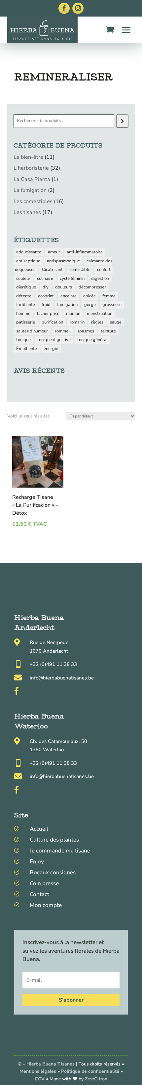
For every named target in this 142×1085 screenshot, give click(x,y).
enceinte (68, 296)
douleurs (63, 287)
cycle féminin (72, 279)
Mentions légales (37, 1071)
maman (73, 314)
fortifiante (25, 305)
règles (97, 322)
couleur (23, 279)
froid (46, 305)
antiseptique (28, 261)
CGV (40, 1079)
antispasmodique (63, 261)
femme (109, 296)
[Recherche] (122, 121)
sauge (116, 322)
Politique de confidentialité (90, 1071)
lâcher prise (48, 314)
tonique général (92, 340)
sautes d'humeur (32, 331)
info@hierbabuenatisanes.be (62, 677)
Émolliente (26, 349)
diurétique (26, 287)
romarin (77, 322)
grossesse (112, 305)
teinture (108, 331)
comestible (79, 270)
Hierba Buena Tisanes (50, 1064)
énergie (51, 349)
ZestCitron (96, 1079)
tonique (23, 340)
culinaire (45, 279)
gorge (90, 305)
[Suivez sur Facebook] (64, 8)
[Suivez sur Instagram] (78, 8)
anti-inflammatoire (85, 252)
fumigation (67, 305)
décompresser (92, 287)
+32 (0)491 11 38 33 (53, 664)
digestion (100, 279)
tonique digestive (54, 340)
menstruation (99, 314)
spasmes (85, 331)
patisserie (25, 322)
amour (54, 252)
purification (52, 322)
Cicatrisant (52, 270)
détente (23, 296)
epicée (89, 296)
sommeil (62, 331)
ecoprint (46, 296)
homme (23, 314)
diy (46, 287)
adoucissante (28, 252)
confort (104, 270)
